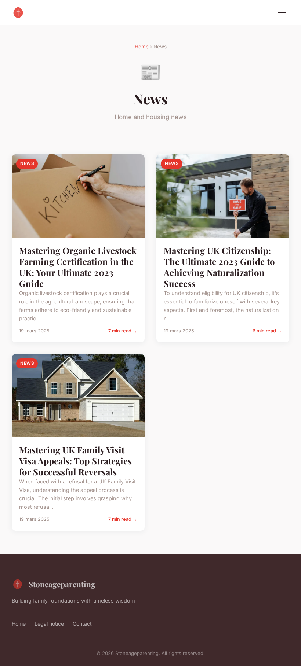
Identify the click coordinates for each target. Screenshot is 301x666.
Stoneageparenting (62, 584)
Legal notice (49, 624)
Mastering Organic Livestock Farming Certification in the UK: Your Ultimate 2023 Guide (78, 266)
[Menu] (282, 12)
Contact (82, 624)
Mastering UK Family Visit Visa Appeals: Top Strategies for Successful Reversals (75, 461)
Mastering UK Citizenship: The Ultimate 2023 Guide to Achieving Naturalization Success (219, 266)
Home (142, 46)
